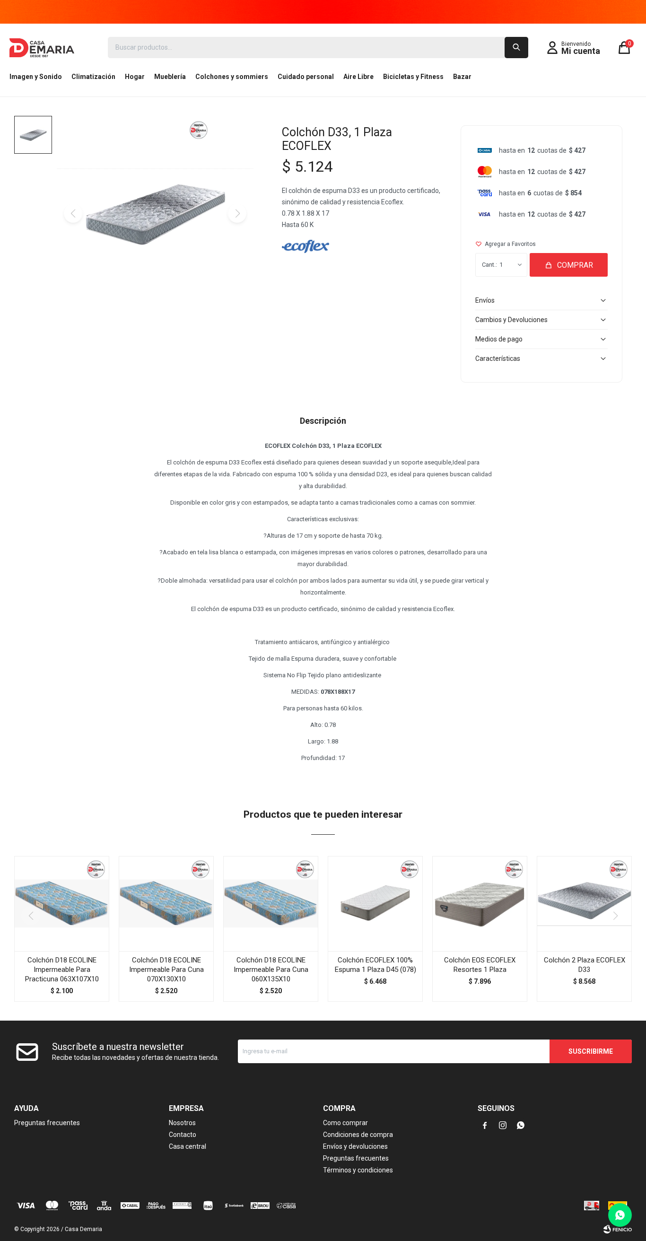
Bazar (462, 76)
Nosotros (182, 1123)
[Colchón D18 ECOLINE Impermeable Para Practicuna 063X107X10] (61, 903)
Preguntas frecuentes (47, 1123)
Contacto (182, 1134)
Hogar (135, 76)
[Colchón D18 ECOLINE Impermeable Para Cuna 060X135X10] (270, 903)
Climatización (93, 76)
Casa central (187, 1146)
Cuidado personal (306, 76)
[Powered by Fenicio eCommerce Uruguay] (617, 1229)
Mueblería (170, 76)
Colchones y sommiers (231, 76)
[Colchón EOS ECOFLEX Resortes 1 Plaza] (479, 903)
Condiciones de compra (358, 1134)
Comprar (575, 265)
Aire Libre (358, 76)
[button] (516, 47)
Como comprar (345, 1123)
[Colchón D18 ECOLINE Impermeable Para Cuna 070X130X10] (166, 903)
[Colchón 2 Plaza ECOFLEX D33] (584, 903)
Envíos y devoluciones (355, 1146)
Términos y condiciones (358, 1170)
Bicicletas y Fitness (413, 76)
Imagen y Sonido (35, 76)
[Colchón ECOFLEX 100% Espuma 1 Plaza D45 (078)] (375, 903)
